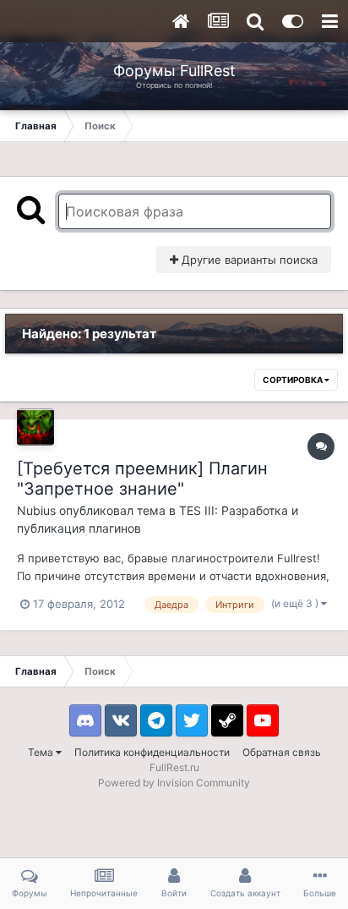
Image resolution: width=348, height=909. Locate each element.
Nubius (36, 510)
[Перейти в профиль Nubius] (35, 427)
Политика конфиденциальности (152, 752)
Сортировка (293, 380)
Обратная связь (281, 752)
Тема (42, 752)
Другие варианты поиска (248, 259)
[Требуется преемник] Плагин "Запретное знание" (142, 478)
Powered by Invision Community (174, 782)
